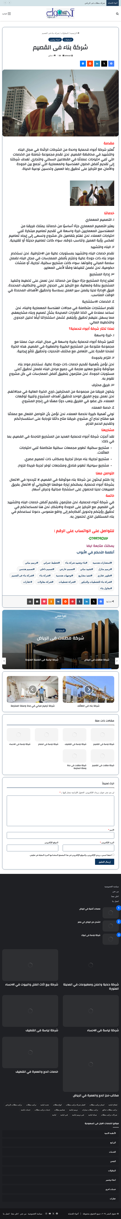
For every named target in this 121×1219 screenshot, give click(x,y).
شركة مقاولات (44, 581)
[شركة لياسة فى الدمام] (46, 734)
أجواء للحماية (73, 1213)
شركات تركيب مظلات (109, 1115)
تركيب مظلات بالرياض (13, 1105)
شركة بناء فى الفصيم (22, 575)
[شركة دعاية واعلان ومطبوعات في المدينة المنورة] (91, 965)
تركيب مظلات (31, 1105)
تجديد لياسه (44, 1105)
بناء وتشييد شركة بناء (75, 562)
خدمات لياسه (25, 1110)
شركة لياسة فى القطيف (75, 744)
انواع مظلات (57, 1105)
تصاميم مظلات (59, 1110)
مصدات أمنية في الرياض (89, 909)
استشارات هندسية (101, 562)
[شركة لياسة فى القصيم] (102, 734)
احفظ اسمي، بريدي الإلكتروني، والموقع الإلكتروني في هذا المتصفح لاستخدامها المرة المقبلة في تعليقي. (70, 855)
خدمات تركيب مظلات (42, 1110)
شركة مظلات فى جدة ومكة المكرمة (76, 767)
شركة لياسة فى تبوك (90, 935)
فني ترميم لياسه (78, 1115)
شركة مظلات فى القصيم (103, 765)
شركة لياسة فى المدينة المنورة (92, 3)
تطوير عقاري (104, 575)
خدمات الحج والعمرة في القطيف (37, 1071)
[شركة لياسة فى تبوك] (111, 939)
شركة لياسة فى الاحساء (19, 744)
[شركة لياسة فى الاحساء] (18, 734)
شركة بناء (44, 575)
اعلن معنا (115, 896)
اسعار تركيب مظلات (96, 1105)
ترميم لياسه (73, 1110)
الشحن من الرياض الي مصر (89, 922)
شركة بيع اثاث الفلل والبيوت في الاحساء (31, 984)
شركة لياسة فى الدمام (48, 744)
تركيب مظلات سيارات (90, 1110)
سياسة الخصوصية (111, 886)
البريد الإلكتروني (107, 842)
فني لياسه (64, 1115)
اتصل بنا (115, 901)
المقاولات (64, 33)
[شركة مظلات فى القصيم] (102, 756)
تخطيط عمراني (51, 562)
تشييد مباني (85, 569)
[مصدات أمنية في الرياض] (111, 912)
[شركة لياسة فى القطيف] (74, 734)
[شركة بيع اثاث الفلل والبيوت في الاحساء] (30, 965)
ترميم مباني (31, 562)
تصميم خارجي (66, 569)
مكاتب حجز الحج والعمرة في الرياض (96, 1095)
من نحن (115, 891)
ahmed (68, 55)
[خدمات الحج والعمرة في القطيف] (30, 1052)
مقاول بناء (105, 588)
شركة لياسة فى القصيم (103, 744)
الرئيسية (73, 33)
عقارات (27, 581)
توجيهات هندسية (64, 575)
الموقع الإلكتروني (51, 842)
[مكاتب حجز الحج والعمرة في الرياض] (91, 1064)
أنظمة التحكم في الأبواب (95, 552)
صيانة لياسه (92, 1115)
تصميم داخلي (46, 569)
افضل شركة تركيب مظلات (75, 1105)
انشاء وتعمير (55, 39)
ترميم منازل (104, 569)
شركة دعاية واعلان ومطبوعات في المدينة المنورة (91, 986)
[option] (60, 639)
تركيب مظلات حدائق (109, 1110)
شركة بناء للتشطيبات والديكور (95, 581)
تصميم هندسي (26, 569)
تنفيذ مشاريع (85, 575)
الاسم (111, 830)
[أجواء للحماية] (60, 13)
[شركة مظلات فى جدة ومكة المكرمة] (74, 756)
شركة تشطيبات (66, 581)
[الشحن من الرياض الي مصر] (111, 926)
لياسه (54, 1115)
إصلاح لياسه (112, 1105)
